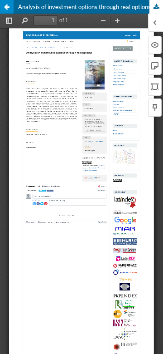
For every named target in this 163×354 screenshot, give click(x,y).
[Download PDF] (156, 7)
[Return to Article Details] (7, 7)
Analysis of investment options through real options (84, 6)
